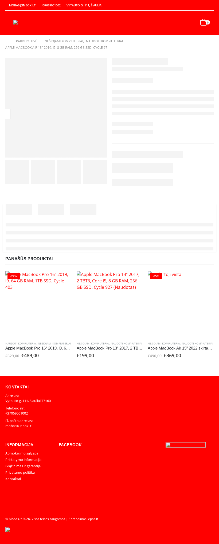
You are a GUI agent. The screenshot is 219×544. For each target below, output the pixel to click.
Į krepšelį (62, 280)
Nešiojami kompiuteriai (54, 343)
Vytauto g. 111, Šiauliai (84, 5)
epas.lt (93, 519)
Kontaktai (13, 478)
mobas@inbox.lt (22, 5)
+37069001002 (51, 5)
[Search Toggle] (193, 22)
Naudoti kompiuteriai (21, 343)
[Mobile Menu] (9, 22)
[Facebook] (209, 5)
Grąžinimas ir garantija (23, 466)
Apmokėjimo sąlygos (21, 453)
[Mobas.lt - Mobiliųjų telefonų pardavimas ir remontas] (28, 22)
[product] (110, 304)
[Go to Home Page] (7, 41)
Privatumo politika (20, 472)
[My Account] (198, 5)
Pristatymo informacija (23, 459)
